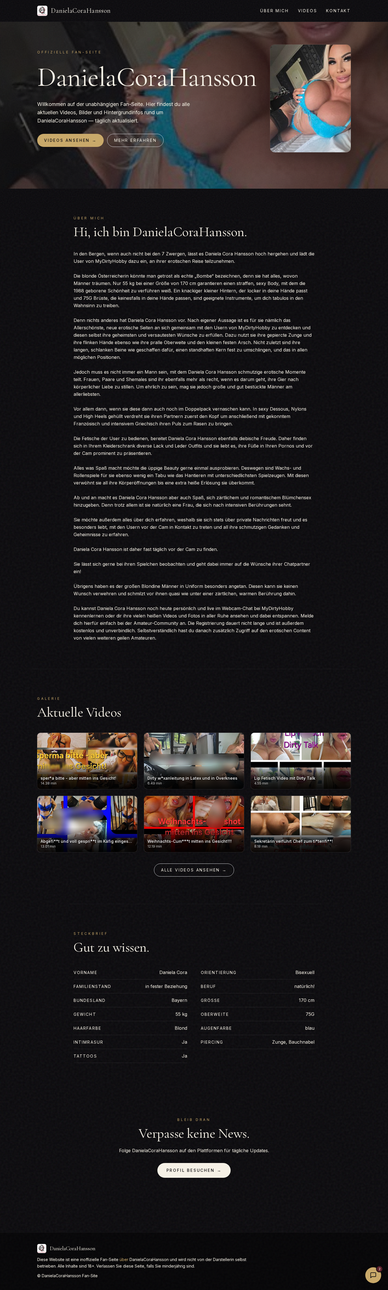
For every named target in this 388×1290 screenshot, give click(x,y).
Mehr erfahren (135, 140)
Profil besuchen (194, 1170)
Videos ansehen (70, 140)
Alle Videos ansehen (194, 869)
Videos (307, 10)
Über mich (274, 10)
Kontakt (338, 10)
